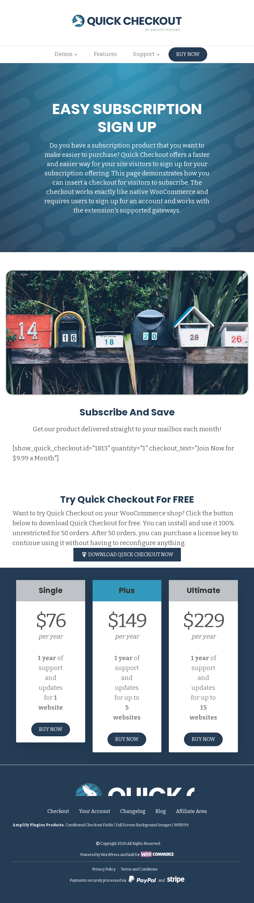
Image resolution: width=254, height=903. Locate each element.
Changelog (133, 811)
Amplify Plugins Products (38, 825)
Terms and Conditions (139, 869)
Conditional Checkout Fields (89, 825)
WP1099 (181, 825)
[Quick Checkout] (127, 788)
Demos (63, 54)
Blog (160, 811)
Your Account (94, 811)
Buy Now (187, 54)
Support (144, 54)
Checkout (58, 811)
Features (105, 54)
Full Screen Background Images (143, 825)
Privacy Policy (104, 869)
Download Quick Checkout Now (130, 554)
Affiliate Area (191, 811)
